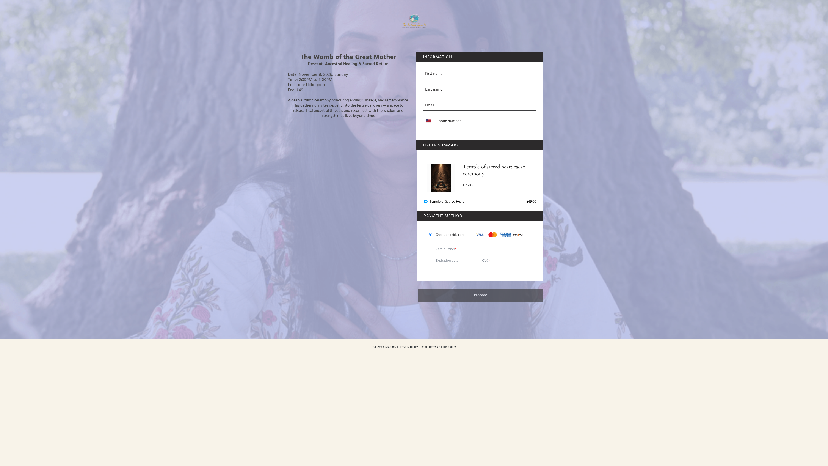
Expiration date (447, 260)
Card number (445, 249)
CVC (485, 260)
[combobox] (428, 121)
